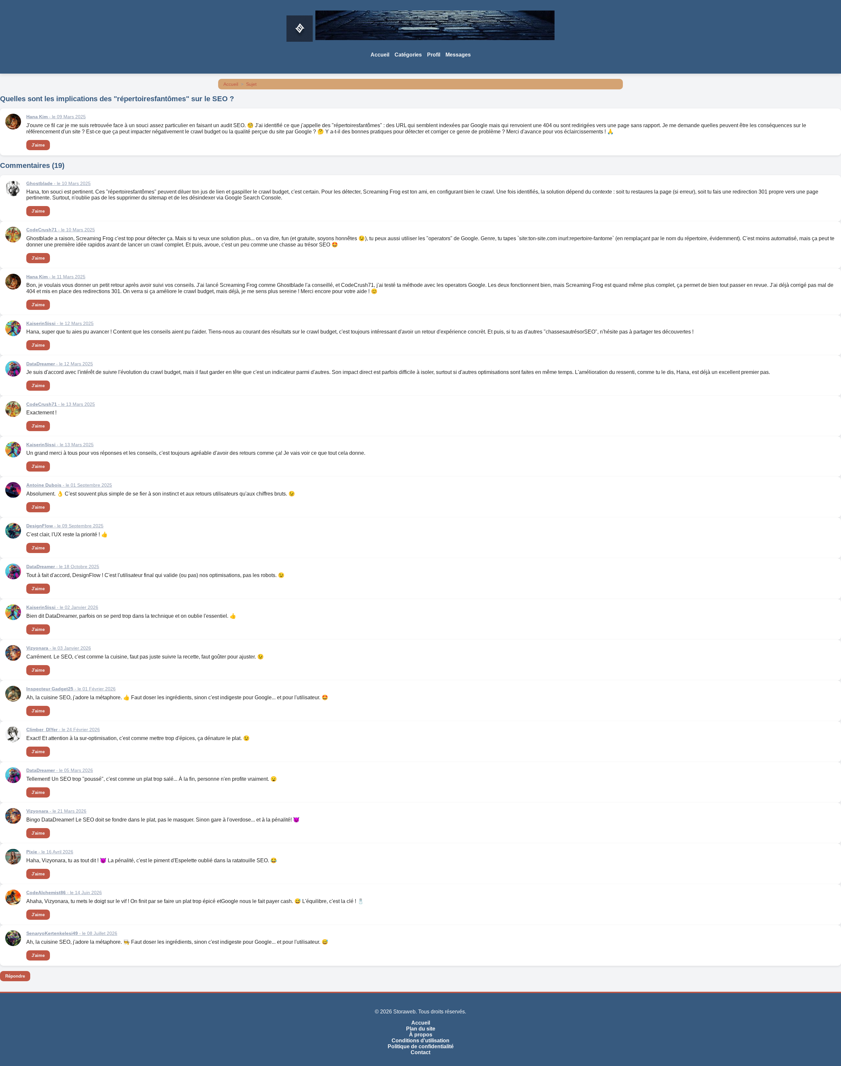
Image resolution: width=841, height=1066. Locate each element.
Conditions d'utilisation (420, 1040)
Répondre (15, 976)
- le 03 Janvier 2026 (58, 648)
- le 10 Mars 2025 (58, 183)
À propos (420, 1034)
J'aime (38, 145)
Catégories (408, 55)
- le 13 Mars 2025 (60, 404)
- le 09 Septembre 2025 (64, 525)
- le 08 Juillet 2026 (71, 933)
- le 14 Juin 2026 (64, 892)
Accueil (380, 55)
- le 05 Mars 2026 (59, 770)
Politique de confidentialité (421, 1046)
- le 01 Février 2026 (71, 688)
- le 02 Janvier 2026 (62, 607)
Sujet (251, 84)
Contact (420, 1052)
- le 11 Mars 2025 (55, 276)
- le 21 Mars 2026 (56, 811)
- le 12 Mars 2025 (60, 323)
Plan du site (420, 1028)
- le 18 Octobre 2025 (62, 566)
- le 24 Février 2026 (63, 729)
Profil (433, 55)
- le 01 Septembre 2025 (69, 485)
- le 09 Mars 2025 (56, 116)
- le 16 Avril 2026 (49, 851)
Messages (458, 55)
